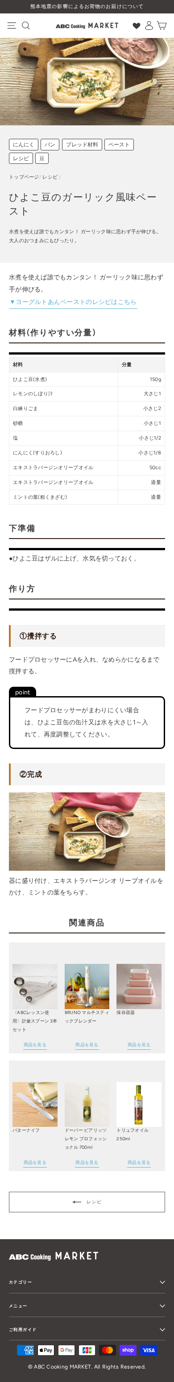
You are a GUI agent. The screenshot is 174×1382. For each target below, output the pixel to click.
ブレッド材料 (82, 144)
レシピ (21, 158)
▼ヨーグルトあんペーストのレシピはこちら (73, 302)
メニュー (18, 1305)
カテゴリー (20, 1281)
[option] (87, 6)
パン (50, 144)
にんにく (23, 144)
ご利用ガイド (23, 1329)
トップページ (24, 177)
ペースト (119, 144)
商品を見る (35, 1045)
